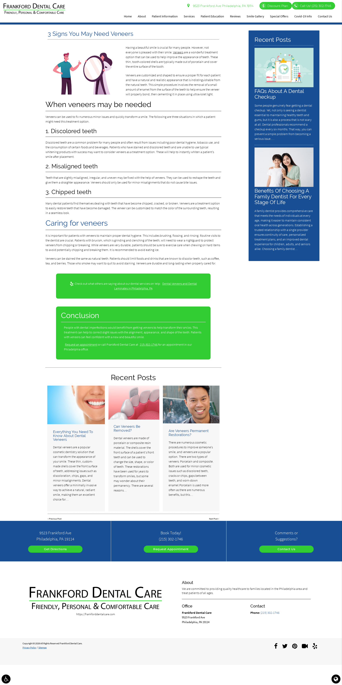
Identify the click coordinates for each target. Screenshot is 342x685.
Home (128, 16)
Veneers (178, 52)
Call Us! (315, 6)
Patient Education (212, 16)
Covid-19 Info (303, 16)
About (142, 16)
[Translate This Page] (336, 679)
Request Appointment (171, 549)
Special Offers (279, 16)
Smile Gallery (255, 16)
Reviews (235, 16)
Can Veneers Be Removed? (127, 428)
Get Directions (55, 549)
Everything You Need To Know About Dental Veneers (73, 436)
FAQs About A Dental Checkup (279, 94)
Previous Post (55, 518)
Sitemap (42, 647)
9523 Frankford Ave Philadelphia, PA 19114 (222, 6)
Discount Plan (277, 6)
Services (189, 16)
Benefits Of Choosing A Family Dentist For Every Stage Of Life (283, 196)
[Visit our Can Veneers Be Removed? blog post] (133, 402)
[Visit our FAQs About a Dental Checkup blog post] (284, 86)
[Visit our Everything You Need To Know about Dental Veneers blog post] (76, 405)
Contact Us (325, 16)
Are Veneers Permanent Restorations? (189, 433)
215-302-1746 (149, 344)
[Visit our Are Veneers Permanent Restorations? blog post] (191, 404)
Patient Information (165, 16)
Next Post (213, 518)
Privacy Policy (29, 647)
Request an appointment (81, 344)
